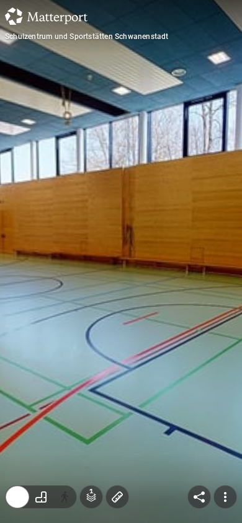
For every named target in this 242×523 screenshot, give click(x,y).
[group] (41, 497)
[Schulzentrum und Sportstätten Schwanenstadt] (121, 261)
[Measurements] (117, 497)
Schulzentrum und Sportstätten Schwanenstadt (87, 36)
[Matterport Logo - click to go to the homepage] (46, 16)
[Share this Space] (199, 497)
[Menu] (225, 497)
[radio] (17, 497)
